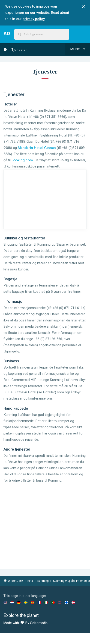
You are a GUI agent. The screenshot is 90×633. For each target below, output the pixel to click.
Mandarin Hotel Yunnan (37, 147)
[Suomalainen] (66, 602)
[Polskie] (53, 602)
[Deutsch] (19, 602)
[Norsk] (59, 602)
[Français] (39, 602)
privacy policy (34, 18)
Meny (75, 49)
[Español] (32, 602)
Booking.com (22, 160)
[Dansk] (73, 602)
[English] (5, 602)
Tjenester (18, 49)
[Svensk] (25, 602)
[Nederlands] (12, 602)
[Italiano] (46, 602)
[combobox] (41, 34)
